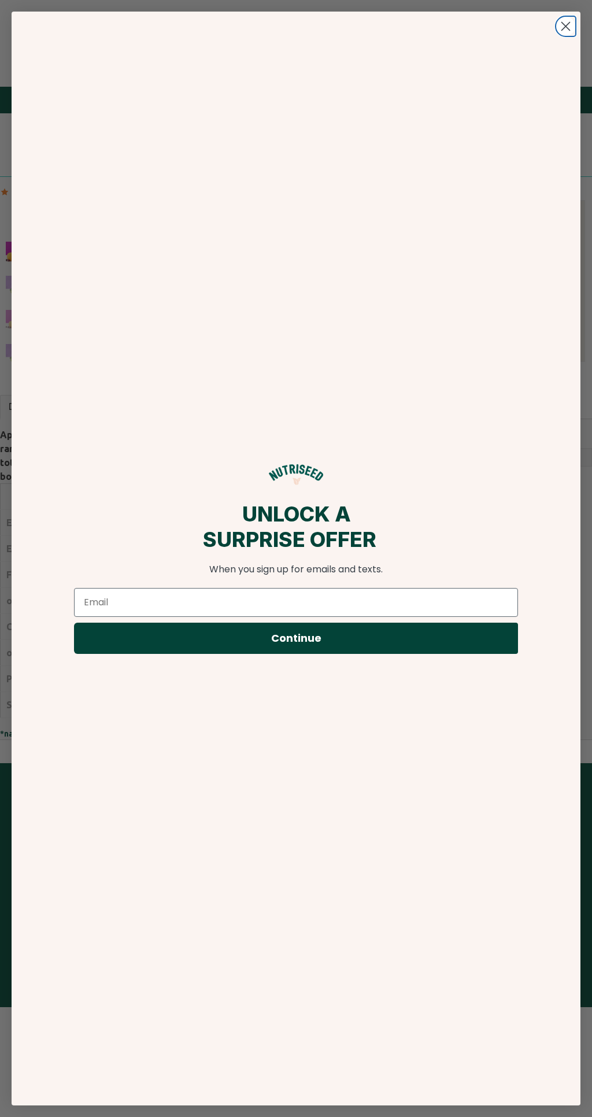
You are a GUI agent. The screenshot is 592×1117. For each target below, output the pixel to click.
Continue (296, 638)
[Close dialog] (566, 26)
